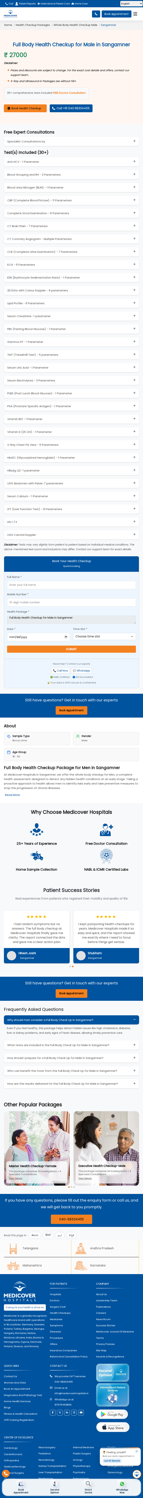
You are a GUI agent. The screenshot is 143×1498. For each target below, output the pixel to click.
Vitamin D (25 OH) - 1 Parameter (29, 432)
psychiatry (79, 1472)
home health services (17, 1401)
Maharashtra (32, 1265)
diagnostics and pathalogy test (23, 1395)
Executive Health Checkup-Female (104, 1166)
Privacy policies (105, 1344)
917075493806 (63, 1404)
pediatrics (45, 1453)
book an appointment (17, 1389)
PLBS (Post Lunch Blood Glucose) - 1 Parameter (39, 393)
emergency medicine (120, 1466)
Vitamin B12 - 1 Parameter (24, 419)
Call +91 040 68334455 (73, 108)
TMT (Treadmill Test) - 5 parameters (32, 355)
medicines (56, 1319)
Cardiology (11, 1448)
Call (10, 3)
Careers (101, 1313)
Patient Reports (27, 3)
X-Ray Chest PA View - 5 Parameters (32, 445)
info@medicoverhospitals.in (71, 1393)
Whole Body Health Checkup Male (75, 25)
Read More (12, 795)
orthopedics (11, 1460)
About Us (101, 1294)
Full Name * (14, 577)
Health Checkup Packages (33, 25)
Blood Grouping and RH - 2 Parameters (34, 175)
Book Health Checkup (26, 108)
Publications (103, 1307)
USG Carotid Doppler (21, 535)
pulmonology (81, 1478)
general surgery (14, 1473)
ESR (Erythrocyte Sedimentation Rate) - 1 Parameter (43, 277)
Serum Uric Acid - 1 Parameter (27, 368)
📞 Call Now (60, 670)
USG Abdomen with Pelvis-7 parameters (35, 483)
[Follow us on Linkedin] (67, 1412)
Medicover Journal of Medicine (115, 1331)
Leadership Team (106, 1300)
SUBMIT (71, 649)
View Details (16, 1178)
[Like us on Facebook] (52, 1412)
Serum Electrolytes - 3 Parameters (31, 380)
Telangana (30, 1248)
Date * (11, 629)
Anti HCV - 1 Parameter (23, 162)
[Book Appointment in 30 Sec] (137, 1474)
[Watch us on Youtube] (81, 1412)
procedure (56, 1338)
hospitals (55, 1294)
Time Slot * (80, 629)
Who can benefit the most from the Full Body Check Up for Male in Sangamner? (62, 1071)
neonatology (46, 1460)
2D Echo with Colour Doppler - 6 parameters (37, 290)
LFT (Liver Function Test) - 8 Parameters (34, 509)
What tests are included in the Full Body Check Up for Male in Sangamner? (58, 1045)
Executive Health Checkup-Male (32, 1166)
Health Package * (18, 612)
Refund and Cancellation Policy (69, 1356)
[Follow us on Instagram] (74, 1412)
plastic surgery (82, 1453)
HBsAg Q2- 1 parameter (23, 470)
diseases (55, 1331)
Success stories (105, 1325)
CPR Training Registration (19, 1420)
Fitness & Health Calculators (20, 1414)
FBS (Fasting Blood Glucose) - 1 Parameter (36, 329)
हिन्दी (48, 1235)
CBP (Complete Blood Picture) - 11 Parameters (39, 200)
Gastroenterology (15, 1466)
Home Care (81, 3)
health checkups (60, 1313)
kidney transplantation (52, 1466)
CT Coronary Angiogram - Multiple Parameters (39, 239)
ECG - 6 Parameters (21, 265)
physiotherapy (81, 1466)
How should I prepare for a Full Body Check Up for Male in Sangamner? (55, 1058)
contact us (10, 1376)
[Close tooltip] (137, 1451)
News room (103, 1319)
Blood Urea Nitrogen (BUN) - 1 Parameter (35, 187)
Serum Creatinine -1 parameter (29, 316)
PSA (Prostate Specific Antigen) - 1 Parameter (39, 406)
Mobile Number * (18, 594)
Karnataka (98, 1265)
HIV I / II (12, 522)
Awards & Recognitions (110, 1356)
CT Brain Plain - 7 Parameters (27, 226)
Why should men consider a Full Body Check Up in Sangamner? (50, 1020)
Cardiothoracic (13, 1454)
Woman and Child (15, 1382)
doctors (54, 1300)
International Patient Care (55, 3)
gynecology (115, 1472)
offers (53, 1344)
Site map (101, 1350)
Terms (100, 1338)
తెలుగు (34, 1235)
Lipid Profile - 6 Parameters (26, 303)
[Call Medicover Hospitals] (6, 1473)
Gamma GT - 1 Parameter (25, 342)
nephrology (46, 1478)
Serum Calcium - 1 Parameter (27, 496)
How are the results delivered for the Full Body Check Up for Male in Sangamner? (62, 1084)
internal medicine (83, 1447)
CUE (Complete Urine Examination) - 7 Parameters (42, 252)
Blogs (7, 1407)
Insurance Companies (63, 1350)
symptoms (56, 1325)
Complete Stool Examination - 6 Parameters (38, 213)
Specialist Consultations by (26, 141)
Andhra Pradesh (102, 1248)
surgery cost (58, 1307)
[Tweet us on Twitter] (60, 1412)
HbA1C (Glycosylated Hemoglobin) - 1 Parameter (41, 458)
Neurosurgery (47, 1447)
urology (77, 1460)
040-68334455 (71, 1219)
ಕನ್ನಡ (71, 1235)
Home (8, 25)
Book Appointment (116, 14)
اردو (60, 1235)
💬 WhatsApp (81, 670)
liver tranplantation (50, 1472)
